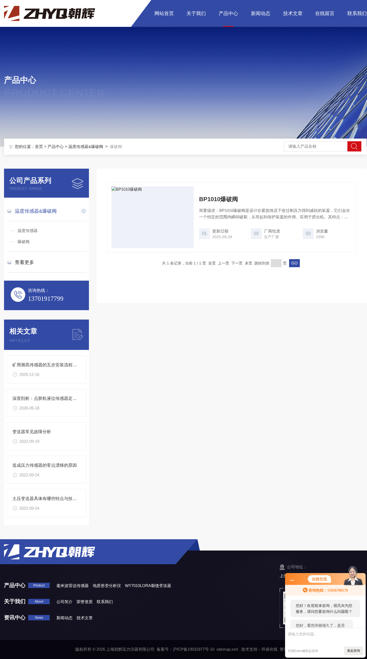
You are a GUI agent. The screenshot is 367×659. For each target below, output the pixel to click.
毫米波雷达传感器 (72, 585)
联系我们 (357, 13)
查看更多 (24, 262)
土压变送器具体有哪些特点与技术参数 (48, 498)
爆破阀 (23, 241)
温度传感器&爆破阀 (85, 146)
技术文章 (293, 13)
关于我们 (196, 13)
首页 (39, 146)
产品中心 (228, 13)
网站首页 (164, 13)
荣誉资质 (85, 601)
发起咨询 (353, 651)
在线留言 (324, 13)
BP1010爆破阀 (218, 199)
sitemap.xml (227, 649)
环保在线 (269, 649)
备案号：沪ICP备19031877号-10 (185, 649)
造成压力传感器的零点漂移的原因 (44, 465)
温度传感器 (27, 230)
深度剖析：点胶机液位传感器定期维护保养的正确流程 (64, 398)
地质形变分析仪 (107, 585)
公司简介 (64, 601)
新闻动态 (260, 13)
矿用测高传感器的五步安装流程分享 (46, 365)
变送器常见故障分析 (31, 431)
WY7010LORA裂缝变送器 (148, 585)
